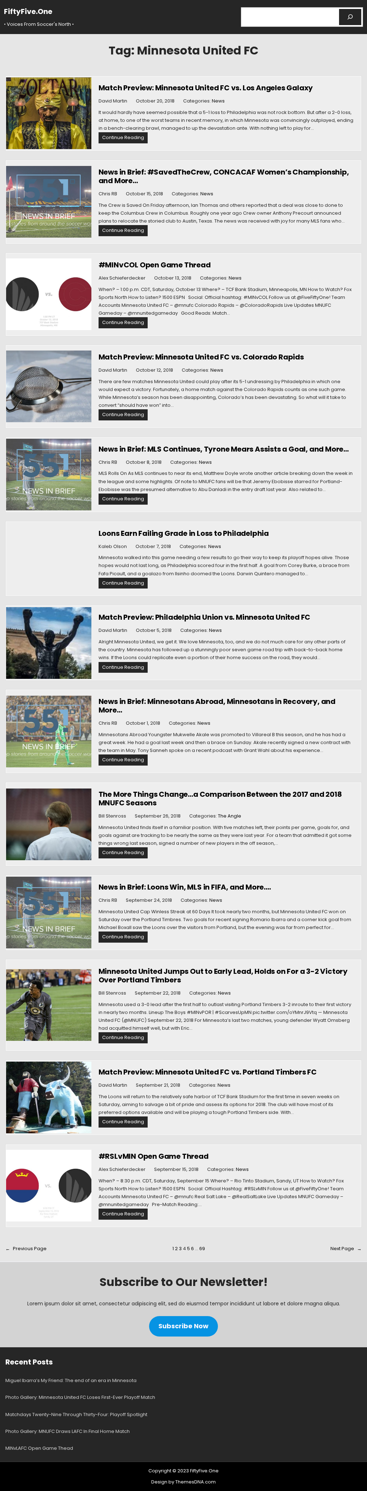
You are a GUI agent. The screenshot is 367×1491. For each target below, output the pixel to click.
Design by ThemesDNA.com (183, 1481)
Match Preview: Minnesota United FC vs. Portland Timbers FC (208, 1072)
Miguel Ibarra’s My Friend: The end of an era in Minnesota (71, 1380)
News (218, 100)
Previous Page (26, 1248)
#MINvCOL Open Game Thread (155, 265)
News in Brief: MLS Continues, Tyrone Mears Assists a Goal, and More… (224, 449)
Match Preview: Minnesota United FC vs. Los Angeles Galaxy (206, 88)
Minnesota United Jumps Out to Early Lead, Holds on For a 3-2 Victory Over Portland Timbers (223, 975)
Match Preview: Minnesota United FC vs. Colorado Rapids (201, 357)
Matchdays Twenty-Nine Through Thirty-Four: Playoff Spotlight (76, 1414)
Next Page (346, 1248)
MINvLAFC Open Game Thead (39, 1448)
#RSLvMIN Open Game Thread (154, 1156)
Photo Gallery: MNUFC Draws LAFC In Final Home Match (67, 1431)
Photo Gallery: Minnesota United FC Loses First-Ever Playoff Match (80, 1397)
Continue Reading (125, 138)
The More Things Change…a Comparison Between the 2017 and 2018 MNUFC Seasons (220, 798)
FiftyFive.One (28, 11)
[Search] (350, 17)
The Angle (229, 816)
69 (202, 1248)
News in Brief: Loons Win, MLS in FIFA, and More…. (185, 887)
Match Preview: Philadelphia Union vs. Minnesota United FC (205, 617)
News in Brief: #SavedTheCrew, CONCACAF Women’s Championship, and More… (224, 176)
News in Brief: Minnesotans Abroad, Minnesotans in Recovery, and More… (217, 705)
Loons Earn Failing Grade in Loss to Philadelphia (184, 533)
